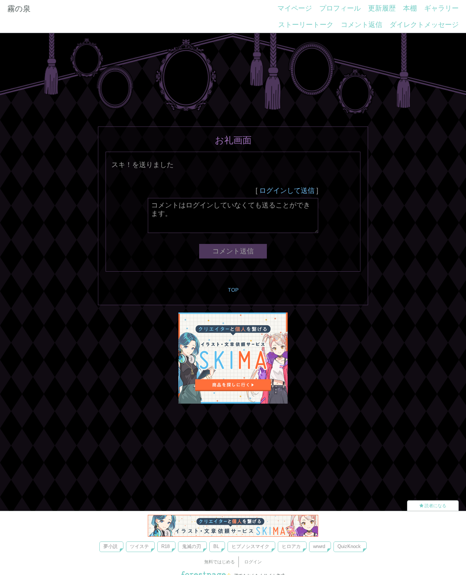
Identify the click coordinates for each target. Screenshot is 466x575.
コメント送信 (233, 251)
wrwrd (319, 546)
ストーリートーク (305, 24)
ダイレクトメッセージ (424, 24)
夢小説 (110, 546)
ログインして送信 (287, 190)
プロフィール (340, 8)
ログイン (253, 561)
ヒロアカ (291, 546)
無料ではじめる (219, 561)
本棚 (410, 8)
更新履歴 (382, 8)
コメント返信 (361, 24)
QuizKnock (349, 546)
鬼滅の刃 (191, 546)
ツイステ (139, 546)
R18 (165, 546)
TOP (233, 290)
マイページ (294, 8)
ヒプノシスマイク (250, 546)
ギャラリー (441, 8)
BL (216, 546)
